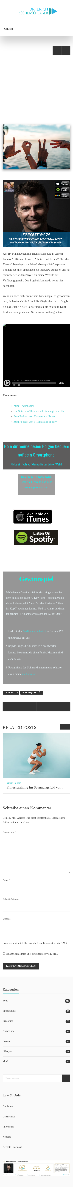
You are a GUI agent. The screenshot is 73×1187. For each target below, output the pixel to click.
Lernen (6, 1041)
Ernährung (40, 101)
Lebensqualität (32, 692)
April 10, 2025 (14, 783)
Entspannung (9, 1011)
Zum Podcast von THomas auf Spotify (35, 421)
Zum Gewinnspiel (23, 405)
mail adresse (28, 674)
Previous (62, 727)
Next (67, 727)
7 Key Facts (11, 692)
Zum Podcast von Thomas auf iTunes (34, 416)
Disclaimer (8, 1106)
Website (6, 919)
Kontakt (7, 1136)
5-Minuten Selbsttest (35, 631)
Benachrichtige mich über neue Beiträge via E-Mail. (32, 954)
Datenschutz (9, 1116)
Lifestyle (56, 101)
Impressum (8, 1126)
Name (6, 880)
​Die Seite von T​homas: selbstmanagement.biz (38, 411)
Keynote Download (12, 1147)
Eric (15, 101)
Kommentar (9, 832)
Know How (8, 1031)
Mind (5, 1061)
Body (27, 101)
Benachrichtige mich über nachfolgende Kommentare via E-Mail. (35, 943)
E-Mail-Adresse (11, 899)
